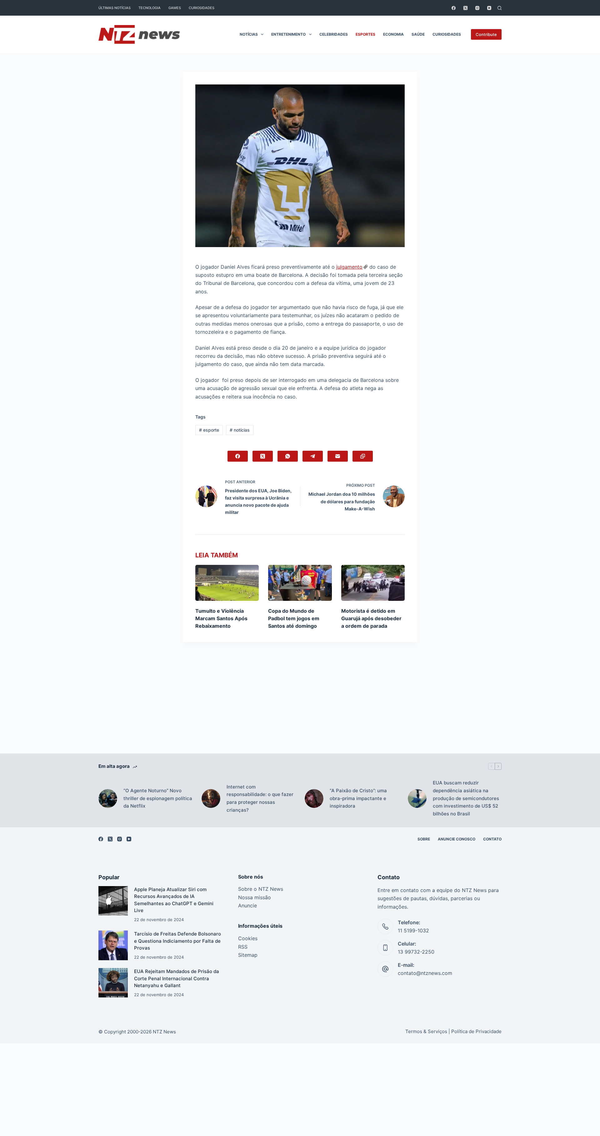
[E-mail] (338, 456)
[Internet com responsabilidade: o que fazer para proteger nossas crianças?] (211, 798)
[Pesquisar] (500, 8)
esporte (209, 430)
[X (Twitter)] (465, 8)
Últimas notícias (114, 8)
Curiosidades (201, 8)
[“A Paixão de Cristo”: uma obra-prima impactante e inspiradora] (314, 798)
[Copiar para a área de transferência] (362, 456)
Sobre (424, 839)
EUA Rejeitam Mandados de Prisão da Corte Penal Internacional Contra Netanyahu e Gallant (176, 978)
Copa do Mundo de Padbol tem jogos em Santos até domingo (293, 618)
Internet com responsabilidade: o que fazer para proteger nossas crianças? (260, 798)
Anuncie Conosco (456, 839)
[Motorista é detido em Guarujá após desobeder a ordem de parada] (373, 583)
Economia (393, 34)
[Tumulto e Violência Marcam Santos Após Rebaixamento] (227, 583)
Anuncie (247, 905)
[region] (300, 1122)
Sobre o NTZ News (260, 889)
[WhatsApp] (288, 456)
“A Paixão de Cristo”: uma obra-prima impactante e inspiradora (358, 798)
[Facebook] (454, 8)
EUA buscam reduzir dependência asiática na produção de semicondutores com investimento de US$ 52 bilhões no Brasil (466, 798)
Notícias (249, 34)
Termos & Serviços (426, 1031)
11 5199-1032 (413, 930)
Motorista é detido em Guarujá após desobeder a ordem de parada (371, 618)
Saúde (418, 34)
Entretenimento (288, 34)
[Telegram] (312, 456)
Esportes (365, 34)
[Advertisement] (300, 707)
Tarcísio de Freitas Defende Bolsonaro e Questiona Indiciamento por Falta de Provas (177, 941)
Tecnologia (149, 8)
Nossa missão (254, 897)
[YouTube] (489, 8)
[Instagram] (477, 8)
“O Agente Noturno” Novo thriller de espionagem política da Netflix (157, 798)
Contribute (486, 34)
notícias (240, 430)
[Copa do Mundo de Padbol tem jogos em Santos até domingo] (300, 583)
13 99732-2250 (416, 952)
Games (174, 8)
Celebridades (333, 34)
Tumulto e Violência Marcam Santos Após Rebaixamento (221, 618)
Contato (492, 839)
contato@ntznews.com (425, 973)
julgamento (349, 267)
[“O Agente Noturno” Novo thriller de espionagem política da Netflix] (107, 798)
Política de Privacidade (476, 1031)
